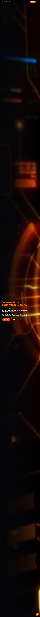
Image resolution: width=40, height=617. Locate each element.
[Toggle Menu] (38, 1)
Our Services (15, 319)
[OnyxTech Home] (5, 1)
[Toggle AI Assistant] (37, 614)
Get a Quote (33, 1)
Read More (6, 319)
